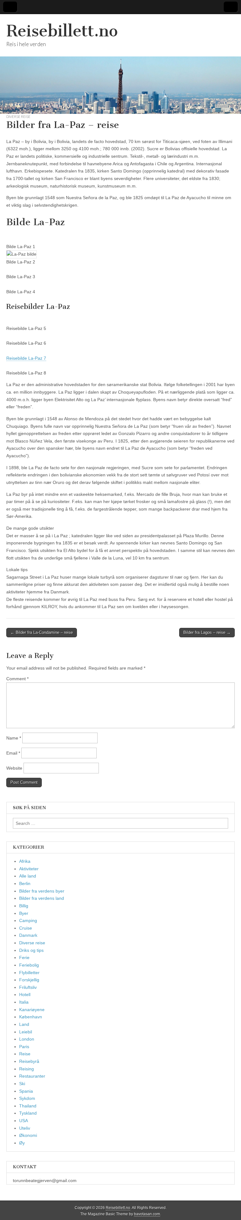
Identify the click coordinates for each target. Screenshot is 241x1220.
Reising (26, 1068)
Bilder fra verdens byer (41, 891)
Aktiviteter (29, 868)
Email (13, 753)
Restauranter (32, 1076)
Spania (26, 1091)
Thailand (27, 1105)
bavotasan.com (147, 1214)
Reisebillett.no (62, 30)
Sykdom (27, 1098)
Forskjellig (29, 979)
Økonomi (28, 1135)
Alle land (27, 875)
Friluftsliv (28, 987)
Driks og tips (31, 950)
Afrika (24, 861)
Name (13, 737)
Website (14, 768)
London (26, 1039)
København (30, 1016)
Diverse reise (18, 116)
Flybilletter (29, 972)
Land (24, 1024)
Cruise (25, 928)
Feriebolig (29, 965)
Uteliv (24, 1128)
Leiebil (25, 1031)
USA (23, 1120)
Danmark (28, 935)
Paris (24, 1046)
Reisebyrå (29, 1061)
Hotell (24, 994)
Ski (22, 1083)
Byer (23, 913)
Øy (22, 1142)
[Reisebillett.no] (120, 64)
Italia (24, 1002)
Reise (24, 1053)
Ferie (24, 957)
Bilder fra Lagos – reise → (207, 632)
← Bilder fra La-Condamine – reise (41, 632)
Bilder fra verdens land (41, 898)
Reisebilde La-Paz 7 (26, 358)
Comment (17, 678)
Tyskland (28, 1113)
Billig (23, 905)
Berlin (24, 883)
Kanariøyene (32, 1009)
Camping (28, 920)
